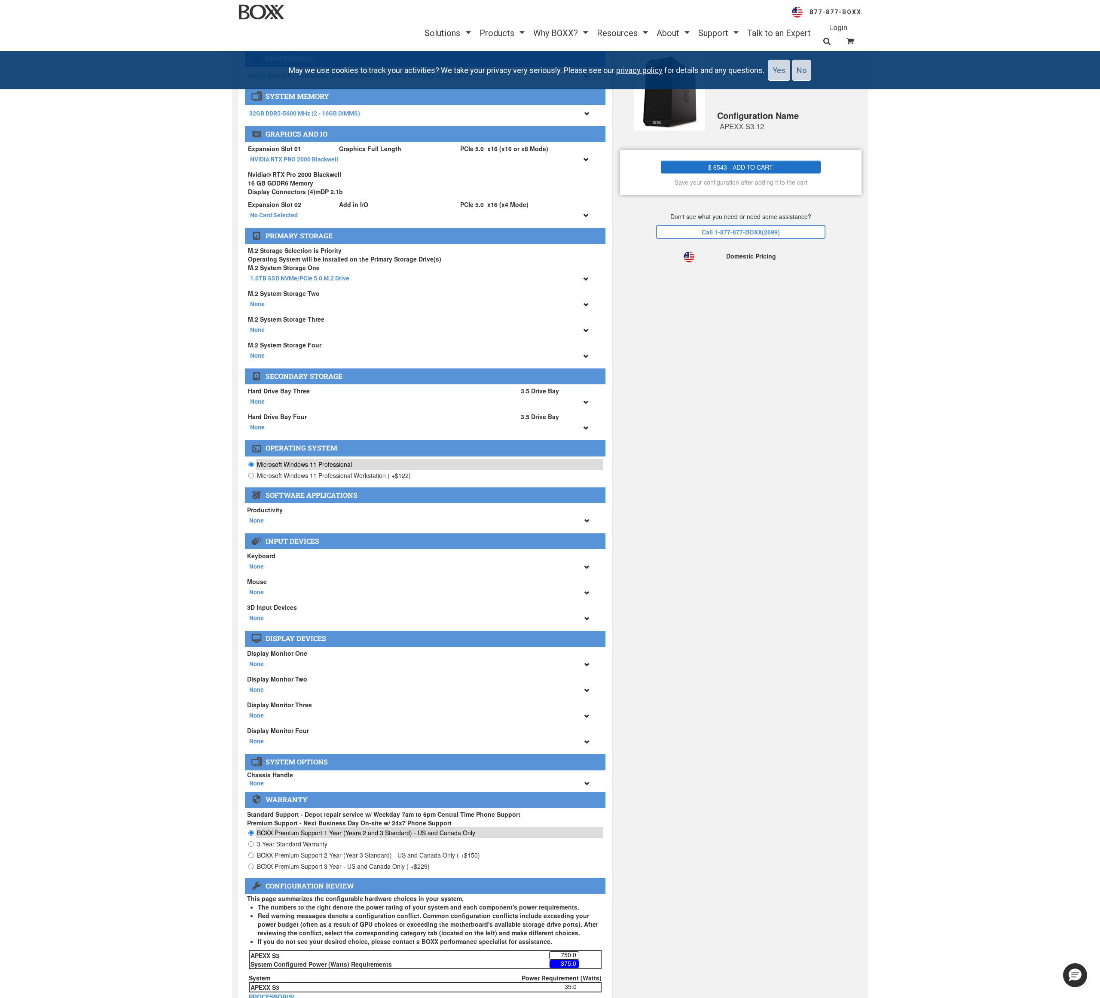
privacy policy (639, 70)
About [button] (669, 33)
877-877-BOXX (836, 12)
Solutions (443, 33)
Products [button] (498, 33)
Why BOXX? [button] (556, 33)
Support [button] (714, 33)
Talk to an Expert (779, 33)
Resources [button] (618, 33)
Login (838, 27)
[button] (1075, 975)
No (802, 70)
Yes (779, 70)
